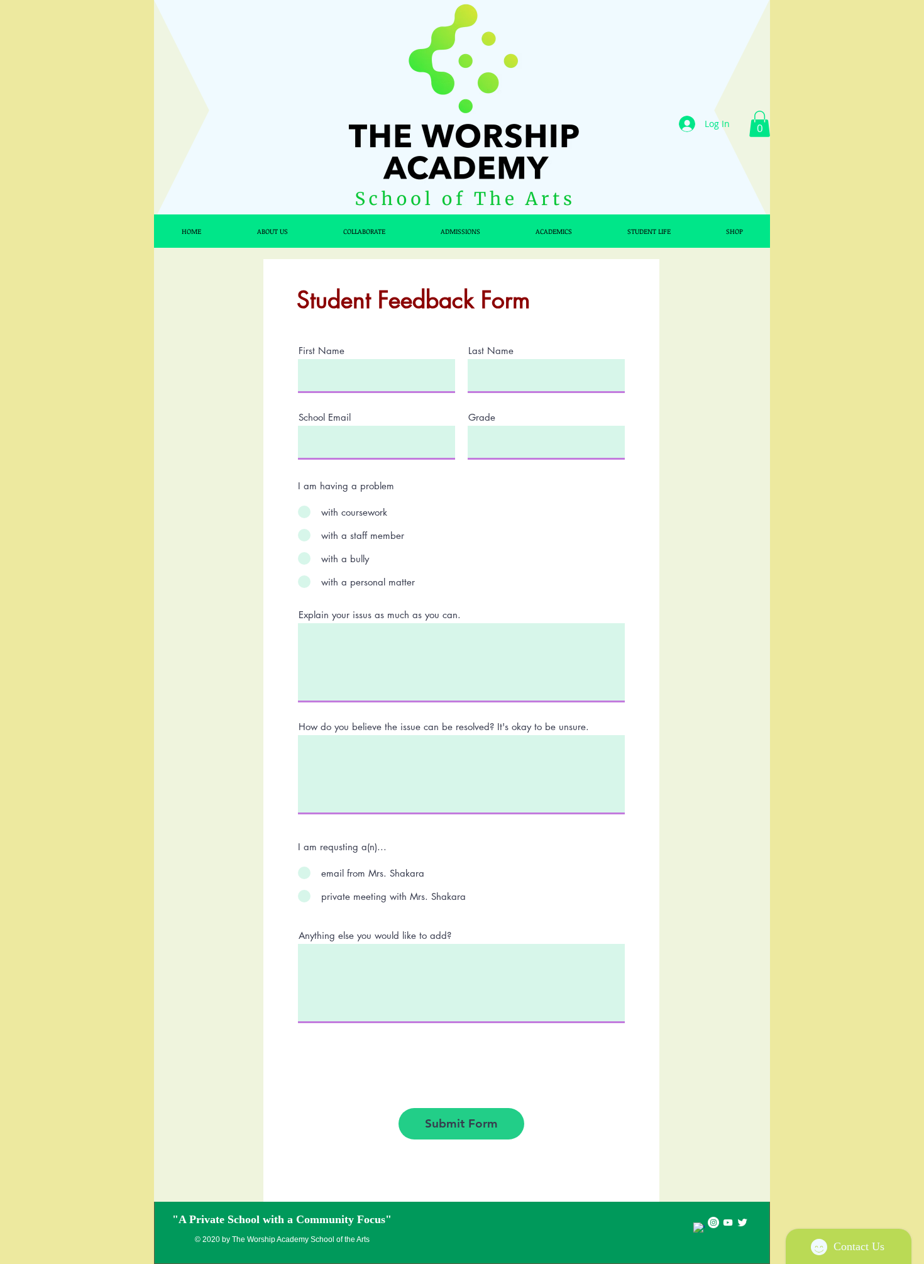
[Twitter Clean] (742, 1222)
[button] (760, 124)
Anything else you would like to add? (375, 935)
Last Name (491, 350)
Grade (481, 417)
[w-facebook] (699, 1228)
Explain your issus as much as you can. (380, 614)
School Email (325, 417)
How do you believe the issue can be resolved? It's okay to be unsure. (444, 726)
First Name (321, 350)
